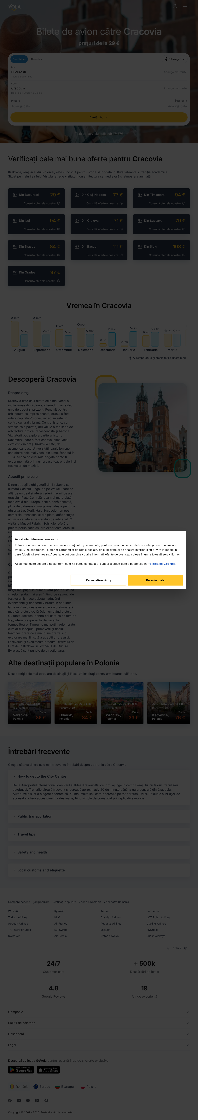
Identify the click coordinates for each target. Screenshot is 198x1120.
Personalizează (96, 580)
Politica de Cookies (161, 563)
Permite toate (155, 580)
